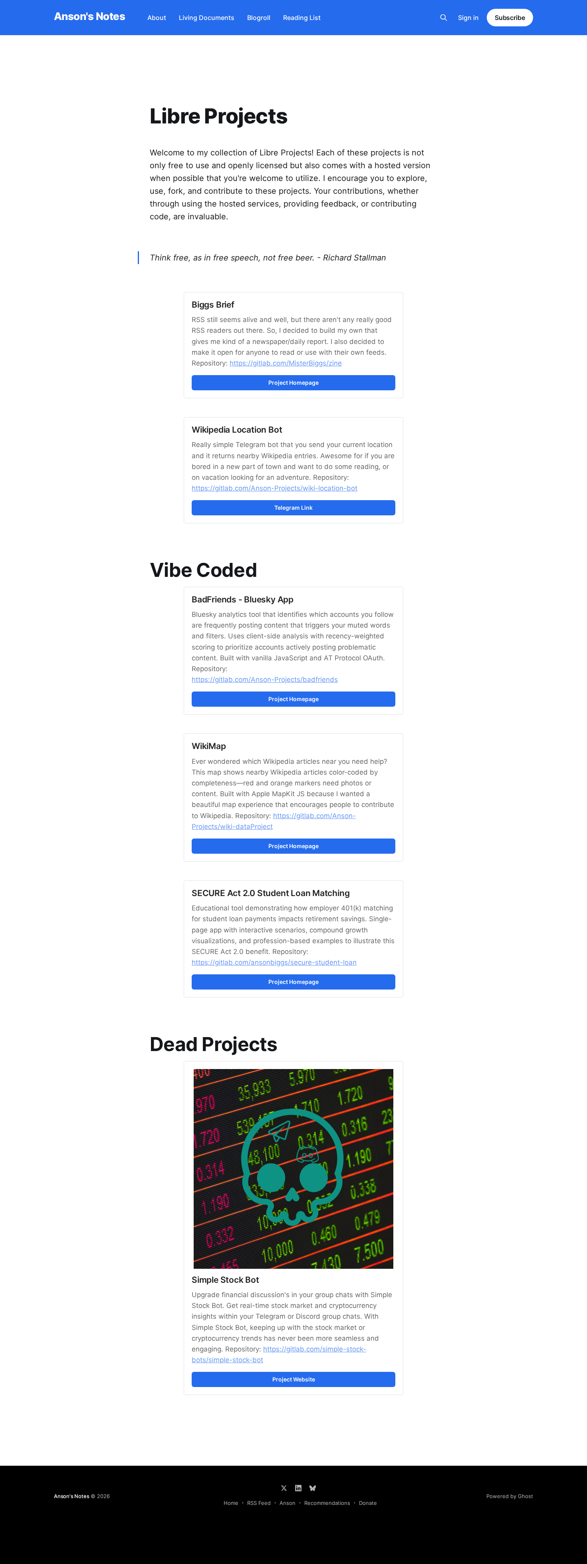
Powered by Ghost (509, 1496)
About (156, 18)
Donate (368, 1503)
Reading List (302, 18)
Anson (287, 1503)
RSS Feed (259, 1503)
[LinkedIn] (298, 1488)
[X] (284, 1488)
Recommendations (327, 1503)
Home (231, 1503)
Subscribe (510, 18)
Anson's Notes (89, 16)
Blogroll (258, 18)
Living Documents (206, 18)
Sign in (468, 18)
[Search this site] (443, 17)
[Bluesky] (312, 1488)
